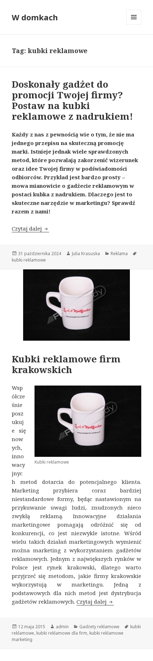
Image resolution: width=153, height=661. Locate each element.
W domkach (35, 17)
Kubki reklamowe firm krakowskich (66, 364)
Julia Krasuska (86, 254)
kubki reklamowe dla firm (61, 633)
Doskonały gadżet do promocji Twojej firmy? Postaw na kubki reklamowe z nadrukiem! (72, 100)
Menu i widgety (134, 24)
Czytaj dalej (30, 228)
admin (62, 627)
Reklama (119, 254)
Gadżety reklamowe (99, 627)
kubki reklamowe (29, 260)
